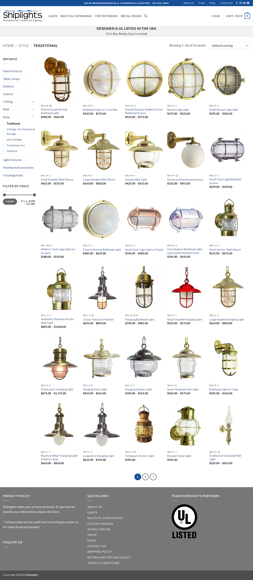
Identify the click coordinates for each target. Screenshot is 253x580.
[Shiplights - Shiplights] (22, 16)
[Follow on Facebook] (237, 3)
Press (212, 3)
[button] (216, 16)
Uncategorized (13, 175)
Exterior (8, 86)
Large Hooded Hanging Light (226, 319)
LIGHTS (92, 512)
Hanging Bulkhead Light (139, 319)
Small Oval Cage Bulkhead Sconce (225, 181)
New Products (12, 71)
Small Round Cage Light (223, 109)
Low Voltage (14, 139)
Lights (53, 16)
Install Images (131, 16)
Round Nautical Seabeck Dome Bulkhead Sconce (144, 111)
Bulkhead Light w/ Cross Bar (100, 109)
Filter (10, 201)
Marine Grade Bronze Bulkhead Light (54, 111)
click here (52, 511)
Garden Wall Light (136, 179)
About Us (188, 3)
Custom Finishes (106, 16)
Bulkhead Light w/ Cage (223, 389)
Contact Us (226, 3)
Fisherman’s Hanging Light (57, 389)
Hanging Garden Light (138, 389)
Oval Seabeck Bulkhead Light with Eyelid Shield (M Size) (184, 251)
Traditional (13, 123)
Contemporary (16, 145)
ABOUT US (94, 507)
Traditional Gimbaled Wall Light (225, 457)
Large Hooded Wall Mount (99, 179)
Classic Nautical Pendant (98, 319)
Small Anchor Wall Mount (225, 249)
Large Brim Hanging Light (98, 455)
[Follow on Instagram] (240, 3)
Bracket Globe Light (179, 455)
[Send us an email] (244, 3)
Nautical (12, 151)
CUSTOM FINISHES (100, 523)
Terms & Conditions (103, 563)
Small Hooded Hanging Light (184, 319)
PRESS (91, 540)
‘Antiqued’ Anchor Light (139, 455)
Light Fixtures (12, 160)
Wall (6, 109)
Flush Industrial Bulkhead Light (102, 249)
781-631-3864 (160, 3)
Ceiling (7, 101)
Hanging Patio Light (95, 389)
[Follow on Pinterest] (248, 3)
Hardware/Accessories (18, 167)
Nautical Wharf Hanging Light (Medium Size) (59, 457)
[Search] (145, 16)
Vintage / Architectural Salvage (21, 131)
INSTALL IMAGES (99, 529)
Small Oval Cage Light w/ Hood (144, 249)
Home (8, 45)
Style (24, 45)
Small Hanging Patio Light (183, 389)
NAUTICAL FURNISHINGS (105, 518)
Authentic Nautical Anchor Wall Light (57, 320)
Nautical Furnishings (76, 16)
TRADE (92, 534)
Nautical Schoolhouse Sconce (185, 179)
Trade (201, 3)
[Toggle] (32, 101)
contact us (71, 522)
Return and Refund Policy (109, 557)
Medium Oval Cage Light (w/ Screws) (58, 251)
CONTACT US (96, 546)
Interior (8, 94)
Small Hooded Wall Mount (57, 179)
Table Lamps (11, 79)
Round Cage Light (178, 109)
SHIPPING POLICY (100, 551)
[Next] (153, 477)
